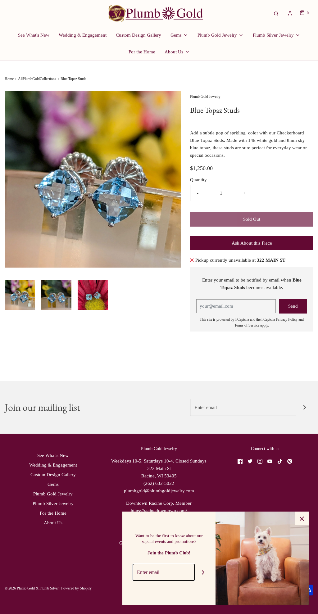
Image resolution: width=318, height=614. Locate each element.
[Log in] (290, 13)
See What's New (33, 35)
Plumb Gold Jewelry (53, 493)
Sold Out (251, 219)
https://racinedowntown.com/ (159, 510)
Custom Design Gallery (138, 35)
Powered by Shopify (76, 588)
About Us (53, 522)
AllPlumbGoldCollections (37, 79)
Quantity (198, 179)
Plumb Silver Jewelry (53, 503)
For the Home (142, 51)
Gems (53, 484)
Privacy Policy (287, 319)
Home (9, 79)
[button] (20, 295)
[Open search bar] (276, 13)
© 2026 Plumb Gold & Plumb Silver (32, 588)
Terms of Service (246, 325)
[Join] (304, 407)
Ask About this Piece (252, 243)
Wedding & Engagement (83, 35)
